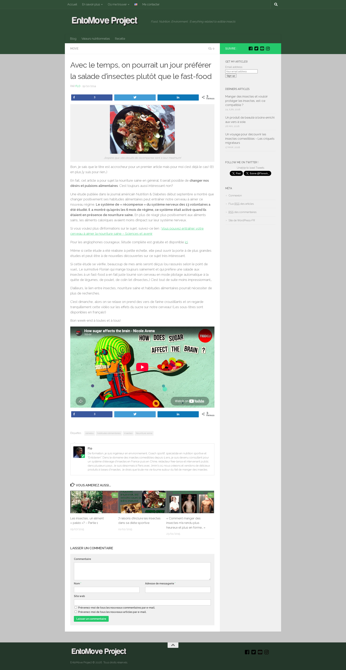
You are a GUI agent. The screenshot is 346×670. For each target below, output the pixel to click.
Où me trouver (117, 4)
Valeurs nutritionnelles (95, 38)
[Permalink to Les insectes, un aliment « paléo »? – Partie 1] (94, 502)
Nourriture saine (144, 433)
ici (186, 242)
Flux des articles (241, 203)
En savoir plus (91, 4)
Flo (78, 86)
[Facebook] (250, 48)
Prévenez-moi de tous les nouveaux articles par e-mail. (112, 612)
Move (74, 48)
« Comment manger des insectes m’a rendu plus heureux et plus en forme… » (185, 522)
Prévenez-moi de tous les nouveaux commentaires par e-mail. (116, 607)
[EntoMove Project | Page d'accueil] (108, 21)
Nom (77, 583)
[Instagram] (268, 48)
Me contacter (150, 4)
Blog (73, 38)
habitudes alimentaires (109, 433)
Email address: (234, 67)
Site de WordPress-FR (242, 220)
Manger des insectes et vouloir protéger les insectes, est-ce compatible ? (246, 101)
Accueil (72, 4)
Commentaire (82, 559)
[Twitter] (256, 48)
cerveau (90, 433)
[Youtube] (262, 48)
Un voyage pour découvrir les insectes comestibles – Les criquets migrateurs (249, 138)
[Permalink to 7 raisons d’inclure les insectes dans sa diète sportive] (142, 502)
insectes (128, 433)
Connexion (235, 195)
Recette (120, 38)
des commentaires (242, 212)
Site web (79, 596)
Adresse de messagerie (160, 583)
